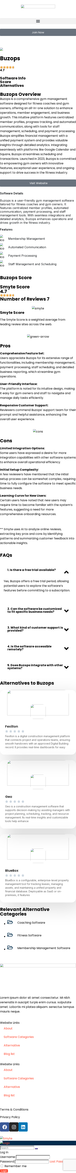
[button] (38, 21)
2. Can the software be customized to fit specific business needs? (34, 610)
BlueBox (11, 870)
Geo (8, 796)
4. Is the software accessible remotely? (29, 647)
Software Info (13, 78)
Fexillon (11, 726)
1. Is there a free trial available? (31, 570)
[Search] (36, 1148)
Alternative (12, 1045)
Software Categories (19, 1037)
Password (7, 1161)
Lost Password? (61, 1161)
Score (5, 81)
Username (7, 1157)
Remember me (15, 1166)
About (8, 1028)
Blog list (9, 1054)
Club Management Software (33, 49)
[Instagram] (13, 1127)
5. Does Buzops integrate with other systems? (35, 666)
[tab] (38, 570)
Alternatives (12, 85)
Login (4, 1170)
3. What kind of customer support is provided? (35, 629)
